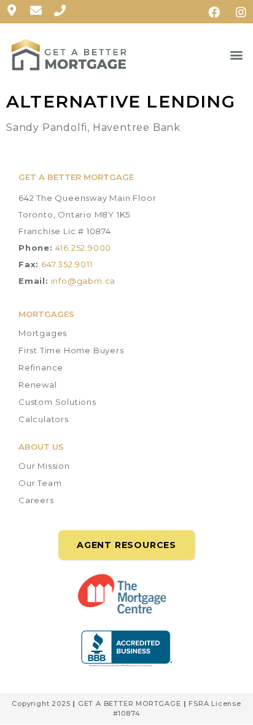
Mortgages (42, 333)
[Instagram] (241, 11)
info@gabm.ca (83, 281)
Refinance (40, 367)
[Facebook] (214, 11)
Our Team (39, 483)
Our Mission (44, 466)
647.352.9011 (67, 264)
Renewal (37, 385)
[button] (236, 55)
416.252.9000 (83, 248)
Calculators (43, 419)
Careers (36, 500)
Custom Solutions (57, 402)
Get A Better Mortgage (76, 177)
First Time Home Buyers (71, 350)
